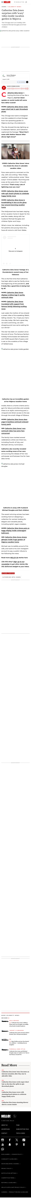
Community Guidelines (9, 1159)
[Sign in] (26, 2)
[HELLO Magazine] (7, 2)
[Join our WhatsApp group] (4, 1149)
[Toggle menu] (2, 2)
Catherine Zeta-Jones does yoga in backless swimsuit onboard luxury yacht (14, 422)
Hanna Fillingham (11, 75)
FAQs (18, 1125)
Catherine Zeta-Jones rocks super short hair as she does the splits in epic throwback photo (15, 1084)
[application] (15, 151)
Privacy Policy (6, 1168)
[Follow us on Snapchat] (12, 1144)
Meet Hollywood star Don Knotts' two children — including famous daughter (19, 1043)
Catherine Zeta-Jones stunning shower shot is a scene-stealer (15, 1103)
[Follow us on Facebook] (12, 1140)
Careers (4, 1192)
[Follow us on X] (19, 1140)
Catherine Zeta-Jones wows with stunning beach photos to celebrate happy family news (14, 1094)
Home (4, 6)
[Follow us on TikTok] (26, 1140)
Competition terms (7, 1178)
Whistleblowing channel (10, 1163)
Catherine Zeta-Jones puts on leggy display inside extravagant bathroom (15, 530)
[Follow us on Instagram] (4, 1140)
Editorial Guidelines (8, 1182)
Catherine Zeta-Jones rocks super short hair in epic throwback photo (14, 109)
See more (4, 1018)
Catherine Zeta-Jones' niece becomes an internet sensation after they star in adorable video (15, 1074)
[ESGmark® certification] (13, 1116)
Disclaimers (5, 1154)
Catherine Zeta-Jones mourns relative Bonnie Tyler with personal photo (19, 1033)
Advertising (5, 1129)
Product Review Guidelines (18, 1192)
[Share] (27, 82)
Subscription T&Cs (22, 1129)
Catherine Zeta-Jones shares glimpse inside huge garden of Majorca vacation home (14, 539)
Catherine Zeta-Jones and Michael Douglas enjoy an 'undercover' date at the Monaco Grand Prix (19, 1052)
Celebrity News (14, 6)
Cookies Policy (17, 1154)
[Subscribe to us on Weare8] (26, 1144)
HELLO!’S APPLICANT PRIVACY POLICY (13, 1187)
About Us (4, 1125)
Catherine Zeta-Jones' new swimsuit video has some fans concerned (13, 431)
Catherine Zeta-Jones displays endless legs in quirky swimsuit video (13, 295)
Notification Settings (8, 1173)
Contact (4, 1133)
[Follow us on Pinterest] (19, 1144)
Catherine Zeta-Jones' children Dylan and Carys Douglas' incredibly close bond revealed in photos (18, 1024)
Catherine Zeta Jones (11, 577)
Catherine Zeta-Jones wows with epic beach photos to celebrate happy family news (15, 193)
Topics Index (20, 1133)
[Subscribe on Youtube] (4, 1144)
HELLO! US (14, 557)
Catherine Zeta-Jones (15, 93)
